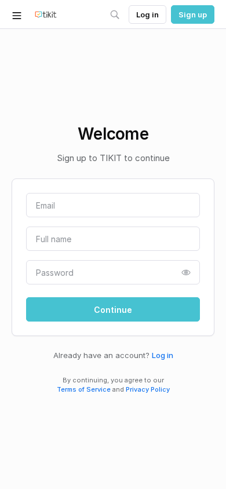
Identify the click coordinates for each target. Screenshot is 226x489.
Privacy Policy (148, 389)
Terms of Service (84, 389)
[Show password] (186, 272)
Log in (162, 355)
